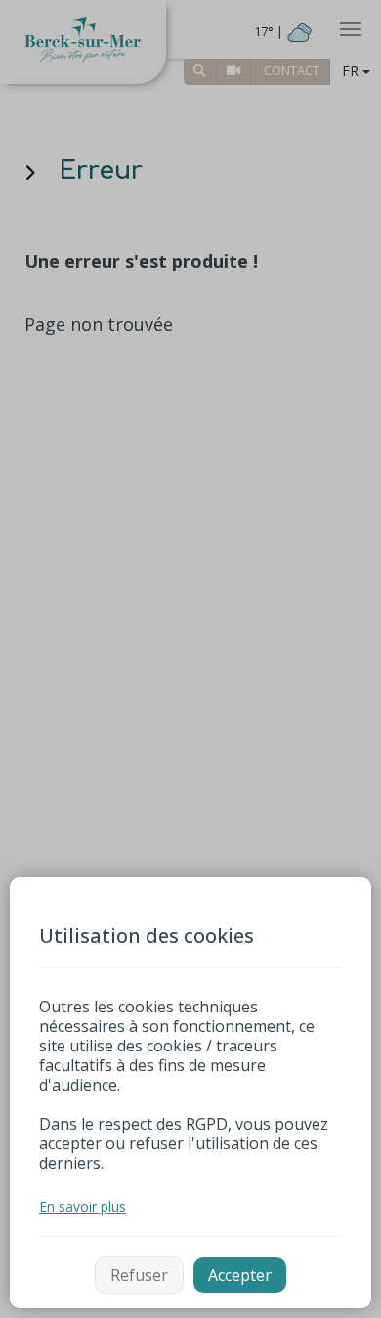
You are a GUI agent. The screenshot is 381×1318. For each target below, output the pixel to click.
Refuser (139, 1275)
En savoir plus (82, 1206)
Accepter (240, 1275)
